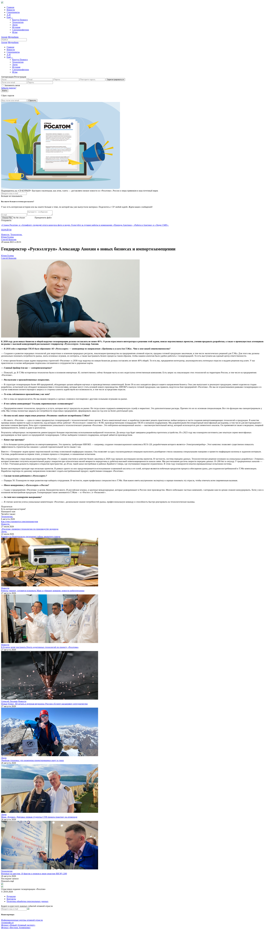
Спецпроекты (13, 12)
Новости (11, 10)
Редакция (11, 896)
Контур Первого (20, 20)
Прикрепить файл (43, 217)
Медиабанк (13, 37)
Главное (10, 7)
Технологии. (16, 234)
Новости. (5, 234)
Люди (15, 25)
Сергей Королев (8, 239)
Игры (14, 32)
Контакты (11, 899)
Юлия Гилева (7, 237)
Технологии (18, 22)
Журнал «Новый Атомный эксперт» (18, 925)
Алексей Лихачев (9, 701)
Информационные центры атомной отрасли (22, 920)
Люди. (4, 531)
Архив (4, 37)
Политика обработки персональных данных (27, 901)
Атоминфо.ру (7, 922)
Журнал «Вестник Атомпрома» (16, 927)
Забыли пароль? (8, 88)
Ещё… (10, 17)
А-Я (9, 15)
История (16, 27)
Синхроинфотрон (20, 30)
